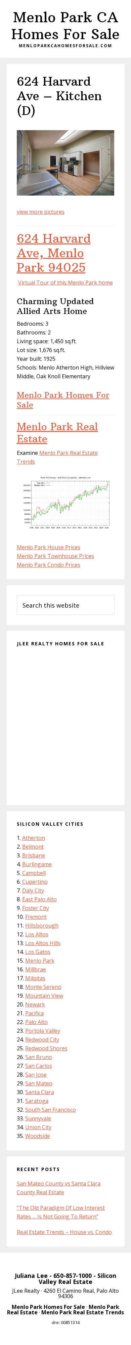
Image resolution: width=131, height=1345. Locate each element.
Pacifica (34, 1013)
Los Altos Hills (42, 943)
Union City (38, 1127)
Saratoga (36, 1101)
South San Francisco (50, 1109)
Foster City (35, 908)
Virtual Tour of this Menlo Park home (65, 282)
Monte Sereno (43, 987)
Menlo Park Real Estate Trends (82, 1312)
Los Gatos (37, 952)
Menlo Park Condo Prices (48, 564)
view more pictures (40, 211)
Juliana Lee (31, 1275)
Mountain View (44, 995)
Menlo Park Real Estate (57, 432)
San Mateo (38, 1083)
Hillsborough (41, 925)
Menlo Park (39, 960)
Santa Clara (39, 1092)
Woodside (37, 1136)
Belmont (33, 846)
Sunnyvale (38, 1118)
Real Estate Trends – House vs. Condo (64, 1232)
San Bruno (38, 1057)
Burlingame (37, 864)
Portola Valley (42, 1030)
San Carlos (38, 1066)
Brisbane (33, 855)
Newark (35, 1004)
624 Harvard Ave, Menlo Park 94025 (54, 253)
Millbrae (35, 969)
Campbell (34, 873)
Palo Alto (36, 1022)
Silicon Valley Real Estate (77, 1278)
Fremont (36, 916)
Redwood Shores (46, 1048)
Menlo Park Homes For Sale (63, 400)
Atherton (33, 838)
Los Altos (36, 934)
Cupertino (35, 881)
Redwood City (42, 1039)
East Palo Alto (39, 899)
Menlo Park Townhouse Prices (55, 556)
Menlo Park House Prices (48, 547)
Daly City (33, 890)
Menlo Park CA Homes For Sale (65, 25)
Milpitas (35, 978)
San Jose (36, 1074)
